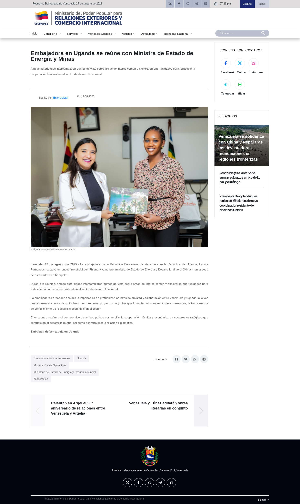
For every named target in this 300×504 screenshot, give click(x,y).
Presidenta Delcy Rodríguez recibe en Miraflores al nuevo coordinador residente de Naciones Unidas (238, 203)
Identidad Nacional (176, 33)
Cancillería (50, 33)
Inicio (34, 33)
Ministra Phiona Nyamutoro (50, 365)
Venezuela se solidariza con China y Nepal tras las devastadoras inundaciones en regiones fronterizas (241, 147)
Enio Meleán (60, 97)
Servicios (73, 33)
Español (247, 3)
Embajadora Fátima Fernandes (52, 358)
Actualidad (148, 33)
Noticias (127, 33)
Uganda (81, 358)
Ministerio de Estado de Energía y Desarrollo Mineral (65, 372)
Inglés (262, 3)
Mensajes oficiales (100, 33)
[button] (201, 411)
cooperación (41, 379)
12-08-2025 (87, 96)
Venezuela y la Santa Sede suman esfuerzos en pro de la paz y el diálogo (239, 177)
